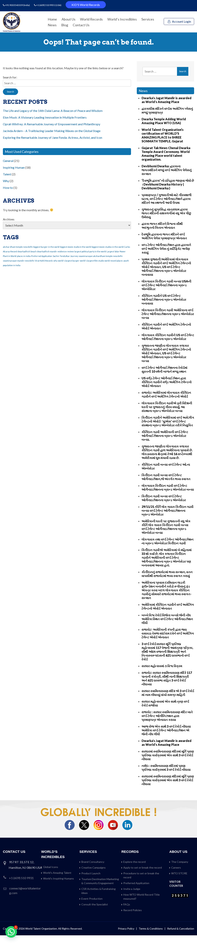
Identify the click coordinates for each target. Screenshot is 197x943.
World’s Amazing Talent (57, 872)
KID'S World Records (86, 5)
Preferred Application (41, 256)
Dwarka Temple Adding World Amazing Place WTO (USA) (164, 121)
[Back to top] (189, 932)
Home (52, 19)
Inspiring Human (14, 167)
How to (8, 187)
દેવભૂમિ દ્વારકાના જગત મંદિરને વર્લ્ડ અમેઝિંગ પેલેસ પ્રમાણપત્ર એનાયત (164, 236)
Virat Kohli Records (44, 260)
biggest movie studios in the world (108, 247)
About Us (68, 19)
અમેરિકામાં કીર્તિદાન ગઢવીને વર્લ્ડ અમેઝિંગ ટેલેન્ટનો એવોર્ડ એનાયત (168, 606)
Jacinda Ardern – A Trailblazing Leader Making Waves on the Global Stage (51, 131)
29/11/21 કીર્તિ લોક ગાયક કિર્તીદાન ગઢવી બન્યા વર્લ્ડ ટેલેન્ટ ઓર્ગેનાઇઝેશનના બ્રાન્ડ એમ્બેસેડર (168, 510)
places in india (24, 256)
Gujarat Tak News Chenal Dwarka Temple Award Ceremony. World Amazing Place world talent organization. (166, 153)
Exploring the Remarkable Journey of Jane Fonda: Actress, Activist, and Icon (52, 137)
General (8, 161)
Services (147, 19)
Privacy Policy (126, 928)
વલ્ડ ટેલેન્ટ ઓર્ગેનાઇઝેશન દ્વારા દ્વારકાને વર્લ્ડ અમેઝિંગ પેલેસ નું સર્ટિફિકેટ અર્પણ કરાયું (166, 248)
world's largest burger (68, 260)
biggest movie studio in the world (75, 247)
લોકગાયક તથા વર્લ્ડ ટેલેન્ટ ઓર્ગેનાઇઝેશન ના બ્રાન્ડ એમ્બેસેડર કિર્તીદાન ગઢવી (168, 541)
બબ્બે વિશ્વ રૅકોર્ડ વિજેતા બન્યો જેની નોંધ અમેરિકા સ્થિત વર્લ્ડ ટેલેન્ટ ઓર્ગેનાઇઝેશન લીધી (167, 619)
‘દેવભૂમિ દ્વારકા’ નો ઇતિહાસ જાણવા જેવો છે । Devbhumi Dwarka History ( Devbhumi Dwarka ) (168, 184)
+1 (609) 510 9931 (45, 5)
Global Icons (50, 867)
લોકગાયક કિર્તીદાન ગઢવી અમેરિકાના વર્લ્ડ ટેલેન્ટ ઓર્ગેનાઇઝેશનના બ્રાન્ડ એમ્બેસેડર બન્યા (168, 313)
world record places (113, 260)
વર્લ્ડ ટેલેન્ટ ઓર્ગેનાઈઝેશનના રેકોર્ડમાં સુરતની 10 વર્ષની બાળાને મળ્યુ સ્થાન (164, 369)
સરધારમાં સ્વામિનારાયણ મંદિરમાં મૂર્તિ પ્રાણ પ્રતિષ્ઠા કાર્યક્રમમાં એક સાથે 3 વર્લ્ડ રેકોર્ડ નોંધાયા (168, 755)
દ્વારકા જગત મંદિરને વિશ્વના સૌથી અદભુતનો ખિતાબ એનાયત (162, 225)
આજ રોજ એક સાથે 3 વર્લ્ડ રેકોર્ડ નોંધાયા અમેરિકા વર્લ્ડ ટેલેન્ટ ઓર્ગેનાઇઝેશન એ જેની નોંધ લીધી (166, 730)
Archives (8, 219)
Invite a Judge (131, 888)
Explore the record (134, 861)
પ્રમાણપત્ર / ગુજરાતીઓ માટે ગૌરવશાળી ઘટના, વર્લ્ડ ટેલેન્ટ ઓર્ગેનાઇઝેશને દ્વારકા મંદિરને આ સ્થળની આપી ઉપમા (167, 198)
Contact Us (81, 25)
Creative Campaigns (93, 867)
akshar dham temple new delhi (18, 247)
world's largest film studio (92, 260)
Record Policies (132, 910)
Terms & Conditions (151, 928)
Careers (176, 867)
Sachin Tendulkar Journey (65, 256)
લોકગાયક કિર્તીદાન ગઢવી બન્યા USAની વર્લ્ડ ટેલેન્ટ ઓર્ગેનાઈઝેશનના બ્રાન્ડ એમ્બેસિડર (166, 285)
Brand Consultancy (92, 861)
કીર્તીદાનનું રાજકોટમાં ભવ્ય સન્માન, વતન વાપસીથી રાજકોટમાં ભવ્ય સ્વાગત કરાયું (167, 574)
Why (6, 181)
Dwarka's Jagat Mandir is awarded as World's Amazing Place (166, 100)
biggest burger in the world (46, 247)
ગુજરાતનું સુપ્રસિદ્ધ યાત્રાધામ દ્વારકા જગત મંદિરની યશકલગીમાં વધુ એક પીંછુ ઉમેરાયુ (166, 213)
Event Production (92, 898)
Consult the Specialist (94, 904)
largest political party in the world (90, 251)
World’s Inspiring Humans (58, 878)
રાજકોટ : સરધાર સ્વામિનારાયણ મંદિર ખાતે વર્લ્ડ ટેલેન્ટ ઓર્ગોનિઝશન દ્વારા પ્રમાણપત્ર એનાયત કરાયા (167, 715)
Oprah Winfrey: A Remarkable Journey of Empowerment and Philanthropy (51, 124)
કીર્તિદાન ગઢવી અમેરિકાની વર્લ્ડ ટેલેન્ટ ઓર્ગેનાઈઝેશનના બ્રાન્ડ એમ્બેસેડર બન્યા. (165, 435)
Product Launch (90, 873)
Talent (7, 174)
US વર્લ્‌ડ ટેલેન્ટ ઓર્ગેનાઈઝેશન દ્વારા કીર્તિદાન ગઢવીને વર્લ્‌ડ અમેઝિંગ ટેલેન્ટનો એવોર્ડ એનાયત (167, 382)
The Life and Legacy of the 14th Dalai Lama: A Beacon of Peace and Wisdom (53, 110)
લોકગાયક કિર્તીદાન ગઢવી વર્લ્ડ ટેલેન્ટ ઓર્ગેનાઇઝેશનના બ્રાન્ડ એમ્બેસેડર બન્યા (168, 487)
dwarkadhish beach (27, 251)
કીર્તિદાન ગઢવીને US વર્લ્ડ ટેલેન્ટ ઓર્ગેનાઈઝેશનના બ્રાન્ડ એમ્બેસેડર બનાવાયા (164, 299)
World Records (91, 19)
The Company (179, 861)
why (55, 260)
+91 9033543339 (14, 5)
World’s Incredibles (122, 19)
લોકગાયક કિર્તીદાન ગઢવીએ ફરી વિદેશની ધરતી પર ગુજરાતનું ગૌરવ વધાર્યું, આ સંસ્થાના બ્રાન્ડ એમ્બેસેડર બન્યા (167, 407)
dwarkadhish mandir (47, 251)
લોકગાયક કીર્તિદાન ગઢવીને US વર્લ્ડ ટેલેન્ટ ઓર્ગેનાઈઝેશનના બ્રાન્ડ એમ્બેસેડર (168, 337)
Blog (64, 25)
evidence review (66, 251)
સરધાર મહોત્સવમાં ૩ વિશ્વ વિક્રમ (162, 666)
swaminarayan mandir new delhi (18, 260)
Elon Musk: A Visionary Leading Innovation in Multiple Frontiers (45, 117)
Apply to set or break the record (142, 867)
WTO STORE (179, 873)
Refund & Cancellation (180, 928)
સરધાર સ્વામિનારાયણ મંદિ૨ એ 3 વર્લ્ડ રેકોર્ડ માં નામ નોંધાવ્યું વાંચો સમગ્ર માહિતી (168, 692)
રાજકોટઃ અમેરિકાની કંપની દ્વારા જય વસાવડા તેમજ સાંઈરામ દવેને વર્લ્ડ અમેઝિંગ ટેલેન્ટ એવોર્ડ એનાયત (168, 633)
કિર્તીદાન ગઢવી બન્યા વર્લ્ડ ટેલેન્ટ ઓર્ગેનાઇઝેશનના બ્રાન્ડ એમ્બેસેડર (164, 498)
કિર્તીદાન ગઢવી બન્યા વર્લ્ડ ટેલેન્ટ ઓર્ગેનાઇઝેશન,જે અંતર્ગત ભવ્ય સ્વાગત (166, 477)
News (52, 25)
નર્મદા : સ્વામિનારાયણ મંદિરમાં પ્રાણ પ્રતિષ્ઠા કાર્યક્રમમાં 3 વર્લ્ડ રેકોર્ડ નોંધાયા (166, 767)
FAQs (126, 904)
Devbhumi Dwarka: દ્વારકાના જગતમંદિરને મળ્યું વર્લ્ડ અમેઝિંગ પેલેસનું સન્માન (167, 170)
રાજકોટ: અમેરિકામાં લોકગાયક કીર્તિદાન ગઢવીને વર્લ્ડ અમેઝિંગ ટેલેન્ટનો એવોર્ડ (166, 394)
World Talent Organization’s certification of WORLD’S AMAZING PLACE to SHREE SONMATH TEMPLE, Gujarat (163, 135)
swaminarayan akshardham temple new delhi (101, 256)
